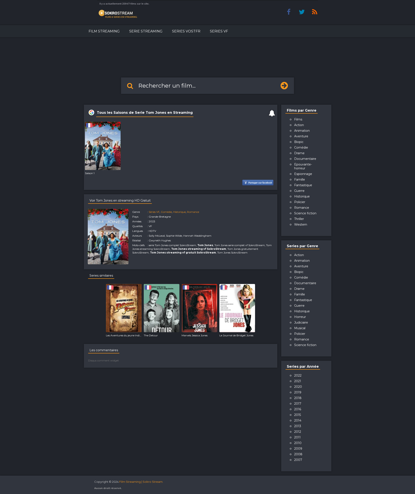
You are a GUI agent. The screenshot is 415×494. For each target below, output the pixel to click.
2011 (297, 437)
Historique (179, 211)
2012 (297, 432)
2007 (298, 460)
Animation (302, 131)
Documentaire (305, 159)
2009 (298, 449)
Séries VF (154, 211)
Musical (299, 328)
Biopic (298, 142)
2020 (298, 387)
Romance (193, 211)
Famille (299, 179)
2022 (298, 375)
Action (299, 125)
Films (298, 119)
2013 (297, 426)
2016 (297, 409)
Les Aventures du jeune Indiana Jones (129, 335)
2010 (298, 443)
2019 (297, 392)
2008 (298, 454)
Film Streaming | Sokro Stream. (141, 481)
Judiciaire (301, 322)
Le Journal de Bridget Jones (236, 335)
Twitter (301, 12)
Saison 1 (89, 173)
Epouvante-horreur (303, 166)
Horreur (300, 317)
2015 (297, 415)
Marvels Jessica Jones (195, 335)
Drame (299, 153)
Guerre (299, 191)
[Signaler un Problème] (272, 113)
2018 (298, 398)
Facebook (289, 12)
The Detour (151, 335)
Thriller (299, 219)
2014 (297, 420)
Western (300, 224)
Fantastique (303, 185)
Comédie (166, 211)
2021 (297, 381)
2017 (297, 404)
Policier (299, 202)
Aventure (301, 136)
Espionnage (303, 174)
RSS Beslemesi (314, 12)
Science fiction (305, 213)
